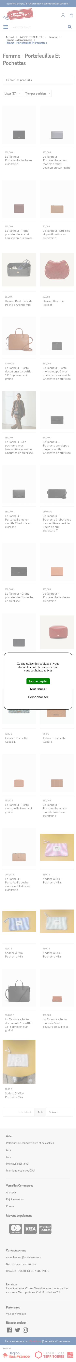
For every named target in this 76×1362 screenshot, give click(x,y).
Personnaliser (38, 697)
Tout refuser (38, 689)
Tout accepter (38, 681)
